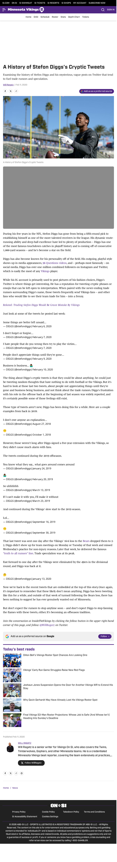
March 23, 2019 (41, 501)
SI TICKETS (39, 3)
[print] (22, 773)
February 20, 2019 (42, 479)
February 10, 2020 (42, 369)
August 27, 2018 (41, 424)
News (15, 788)
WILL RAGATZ (24, 743)
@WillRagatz (47, 625)
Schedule (45, 17)
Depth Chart (74, 17)
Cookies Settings (50, 817)
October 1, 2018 (41, 434)
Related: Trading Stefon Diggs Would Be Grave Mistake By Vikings (41, 305)
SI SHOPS (66, 3)
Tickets (85, 17)
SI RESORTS (53, 3)
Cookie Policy (48, 812)
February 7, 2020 (41, 337)
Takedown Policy (71, 812)
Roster (55, 17)
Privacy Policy (18, 812)
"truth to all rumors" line (18, 553)
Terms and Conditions (94, 812)
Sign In (111, 10)
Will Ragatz (8, 85)
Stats (63, 17)
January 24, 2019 (41, 468)
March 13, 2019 (41, 490)
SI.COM (5, 3)
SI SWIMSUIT (25, 3)
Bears (86, 541)
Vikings (45, 271)
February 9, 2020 (41, 358)
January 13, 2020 (41, 578)
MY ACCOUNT (79, 3)
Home (28, 17)
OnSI (36, 17)
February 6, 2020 (41, 326)
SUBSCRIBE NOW (97, 3)
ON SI (14, 3)
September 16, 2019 (43, 522)
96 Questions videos (55, 263)
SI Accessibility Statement (24, 817)
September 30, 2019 (43, 532)
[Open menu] (4, 10)
